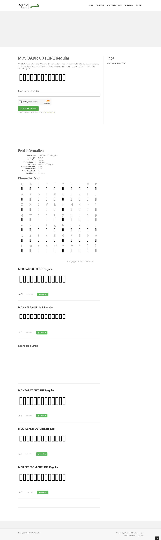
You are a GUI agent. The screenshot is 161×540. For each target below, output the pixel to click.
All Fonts (100, 5)
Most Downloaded (114, 5)
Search (138, 5)
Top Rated (129, 5)
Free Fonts (132, 535)
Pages (141, 533)
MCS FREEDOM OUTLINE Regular (38, 467)
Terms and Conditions (48, 112)
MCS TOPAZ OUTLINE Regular (36, 390)
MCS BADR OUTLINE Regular (35, 269)
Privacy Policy (120, 533)
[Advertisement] (80, 28)
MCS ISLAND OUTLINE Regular (36, 428)
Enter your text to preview (28, 91)
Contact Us (140, 535)
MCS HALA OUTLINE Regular (35, 307)
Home (91, 5)
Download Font (29, 108)
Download (43, 294)
